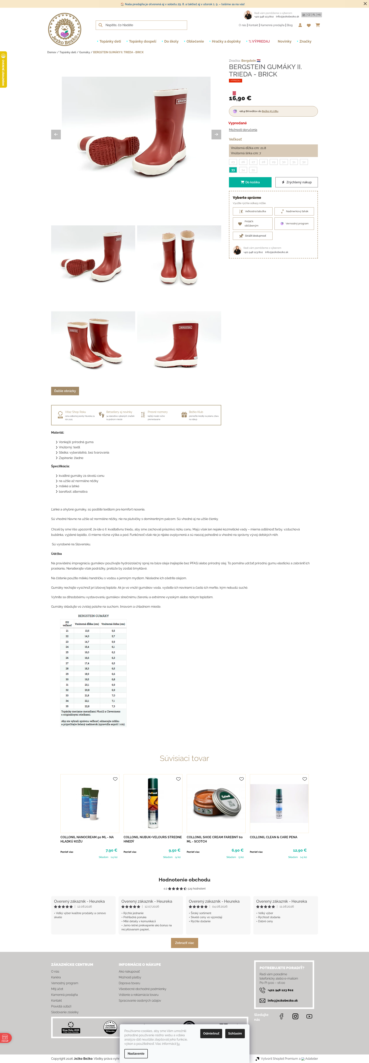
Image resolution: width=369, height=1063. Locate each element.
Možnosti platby (130, 977)
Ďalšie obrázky (65, 391)
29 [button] (273, 162)
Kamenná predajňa (273, 25)
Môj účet (57, 989)
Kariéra (56, 977)
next (315, 817)
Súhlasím (235, 1033)
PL (314, 14)
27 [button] (253, 162)
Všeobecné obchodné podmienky (142, 989)
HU (319, 14)
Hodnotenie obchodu (184, 880)
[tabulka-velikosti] (93, 671)
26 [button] (243, 162)
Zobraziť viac (184, 943)
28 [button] (263, 162)
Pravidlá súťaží (61, 1006)
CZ (309, 14)
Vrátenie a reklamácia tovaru (138, 995)
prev (54, 817)
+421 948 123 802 (264, 16)
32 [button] (304, 162)
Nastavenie (136, 1053)
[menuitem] (110, 41)
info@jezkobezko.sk (287, 16)
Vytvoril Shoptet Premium (279, 1058)
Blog (290, 25)
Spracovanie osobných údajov (140, 1000)
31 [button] (294, 162)
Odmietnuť (211, 1033)
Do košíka (252, 182)
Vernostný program (64, 983)
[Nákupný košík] (319, 25)
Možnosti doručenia (243, 129)
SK (303, 14)
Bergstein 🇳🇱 (251, 61)
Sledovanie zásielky (65, 1012)
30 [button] (284, 162)
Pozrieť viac (66, 852)
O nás (242, 25)
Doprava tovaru (129, 983)
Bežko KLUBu (270, 111)
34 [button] (243, 170)
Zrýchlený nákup (299, 182)
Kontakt (253, 25)
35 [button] (253, 170)
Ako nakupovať (129, 971)
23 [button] (233, 162)
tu (178, 1044)
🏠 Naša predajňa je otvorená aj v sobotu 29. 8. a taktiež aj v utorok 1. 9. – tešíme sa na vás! (182, 4)
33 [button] (233, 170)
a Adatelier (308, 1058)
